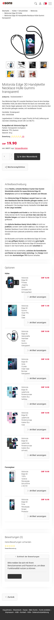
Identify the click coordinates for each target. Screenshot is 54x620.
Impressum (9, 612)
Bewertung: (6, 137)
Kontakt (23, 612)
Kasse (25, 610)
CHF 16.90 (45, 278)
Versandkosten (21, 148)
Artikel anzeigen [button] (37, 297)
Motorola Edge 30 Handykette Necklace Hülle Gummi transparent (25, 338)
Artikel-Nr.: (6, 97)
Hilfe (29, 612)
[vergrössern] (27, 42)
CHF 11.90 (45, 306)
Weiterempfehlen (16, 167)
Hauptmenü (7, 610)
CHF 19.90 (45, 331)
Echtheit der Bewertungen (27, 557)
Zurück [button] (10, 597)
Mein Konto (33, 610)
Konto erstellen (44, 610)
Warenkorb (17, 610)
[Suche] (36, 3)
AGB (16, 612)
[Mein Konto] (40, 3)
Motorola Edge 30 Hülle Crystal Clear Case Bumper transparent (25, 366)
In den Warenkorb (28, 156)
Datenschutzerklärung (40, 612)
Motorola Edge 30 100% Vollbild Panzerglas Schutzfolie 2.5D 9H (25, 479)
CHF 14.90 (45, 359)
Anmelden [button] (15, 576)
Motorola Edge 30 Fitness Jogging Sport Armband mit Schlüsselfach (26, 285)
